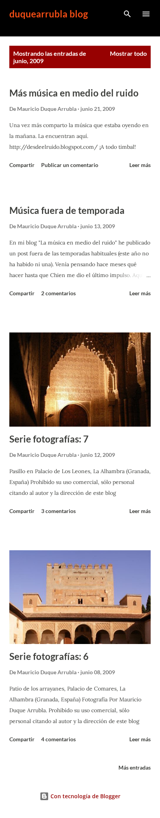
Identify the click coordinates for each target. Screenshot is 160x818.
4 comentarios (58, 739)
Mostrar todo (128, 53)
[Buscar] (127, 14)
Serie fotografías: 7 (49, 438)
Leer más (140, 165)
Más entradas (134, 767)
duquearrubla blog (48, 13)
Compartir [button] (22, 165)
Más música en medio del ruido (74, 92)
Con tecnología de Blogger (84, 796)
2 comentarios (58, 293)
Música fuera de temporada (67, 210)
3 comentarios (58, 511)
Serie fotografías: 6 (49, 656)
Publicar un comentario (69, 165)
